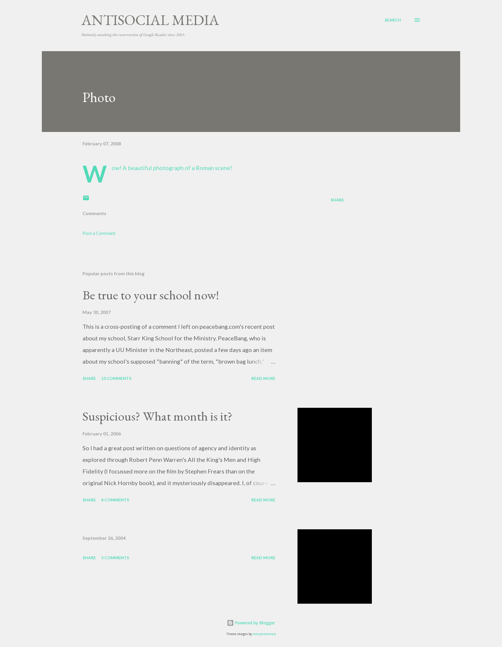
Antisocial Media (150, 19)
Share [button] (337, 199)
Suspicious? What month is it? (157, 416)
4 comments (115, 499)
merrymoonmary (264, 634)
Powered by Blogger (254, 622)
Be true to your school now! (151, 295)
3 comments (115, 557)
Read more (263, 378)
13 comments (116, 378)
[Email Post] (86, 199)
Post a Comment (99, 233)
